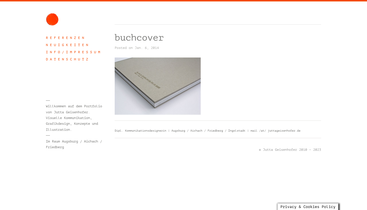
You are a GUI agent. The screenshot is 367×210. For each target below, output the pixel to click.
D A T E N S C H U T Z (67, 59)
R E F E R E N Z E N (65, 38)
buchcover (139, 38)
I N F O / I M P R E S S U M (73, 52)
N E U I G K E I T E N (67, 45)
